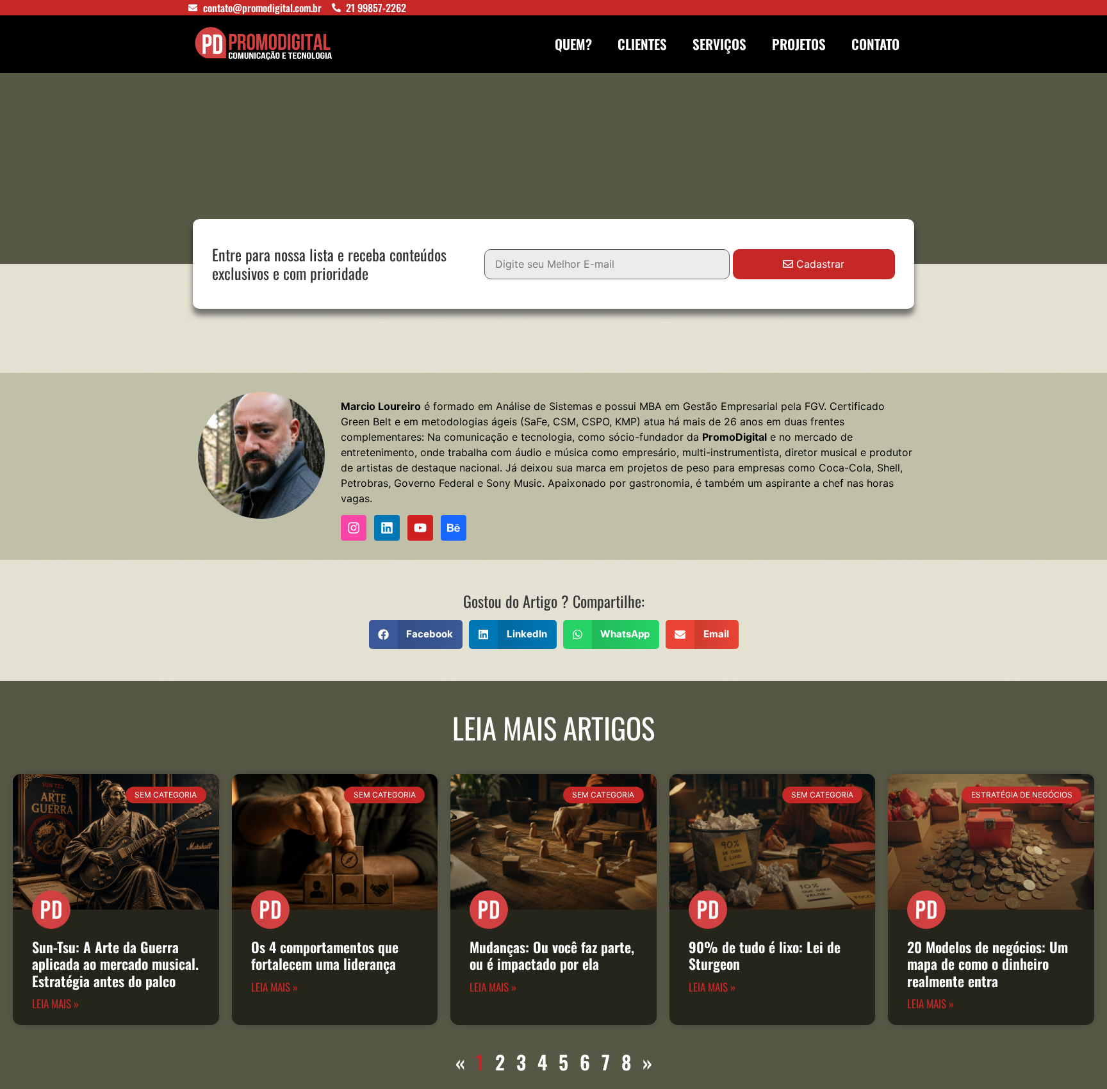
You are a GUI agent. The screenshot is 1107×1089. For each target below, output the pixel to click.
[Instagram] (353, 528)
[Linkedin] (387, 528)
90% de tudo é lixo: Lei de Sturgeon (764, 955)
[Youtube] (420, 528)
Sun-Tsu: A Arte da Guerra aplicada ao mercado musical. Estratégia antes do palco (115, 964)
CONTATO (875, 44)
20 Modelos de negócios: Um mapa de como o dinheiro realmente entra (987, 964)
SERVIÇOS (719, 44)
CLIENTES (642, 44)
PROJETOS (799, 44)
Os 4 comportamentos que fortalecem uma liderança (324, 955)
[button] (416, 634)
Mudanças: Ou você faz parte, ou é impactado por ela (552, 955)
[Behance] (453, 528)
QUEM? (573, 44)
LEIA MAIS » (55, 1003)
